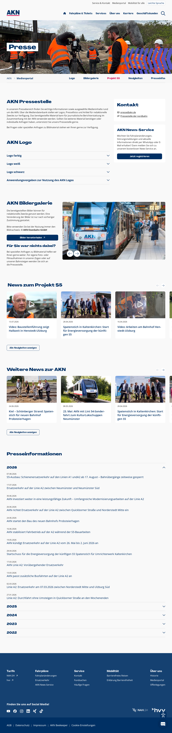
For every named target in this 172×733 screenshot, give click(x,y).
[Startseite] (13, 13)
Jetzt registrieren (139, 156)
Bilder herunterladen (31, 237)
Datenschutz (22, 725)
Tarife (11, 671)
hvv (8, 680)
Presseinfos (158, 78)
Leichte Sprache (156, 3)
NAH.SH (11, 675)
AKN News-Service (44, 684)
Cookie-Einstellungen (83, 725)
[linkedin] (28, 711)
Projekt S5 (113, 78)
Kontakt (78, 675)
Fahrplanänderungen (46, 675)
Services (101, 13)
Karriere (128, 13)
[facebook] (15, 711)
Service (79, 671)
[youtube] (8, 711)
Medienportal (119, 3)
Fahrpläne (42, 671)
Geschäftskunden (147, 13)
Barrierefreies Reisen (117, 675)
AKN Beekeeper (59, 725)
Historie (154, 675)
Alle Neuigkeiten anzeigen (23, 347)
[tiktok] (41, 711)
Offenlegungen (157, 684)
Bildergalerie (91, 78)
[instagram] (21, 711)
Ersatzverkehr (42, 680)
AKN (9, 78)
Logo (72, 78)
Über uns (115, 13)
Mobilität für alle (136, 3)
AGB (9, 725)
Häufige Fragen (81, 684)
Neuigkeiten (135, 78)
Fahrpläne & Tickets (80, 13)
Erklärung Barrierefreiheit (120, 680)
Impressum (39, 725)
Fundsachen (80, 680)
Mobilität (113, 671)
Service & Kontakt (101, 3)
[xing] (34, 711)
